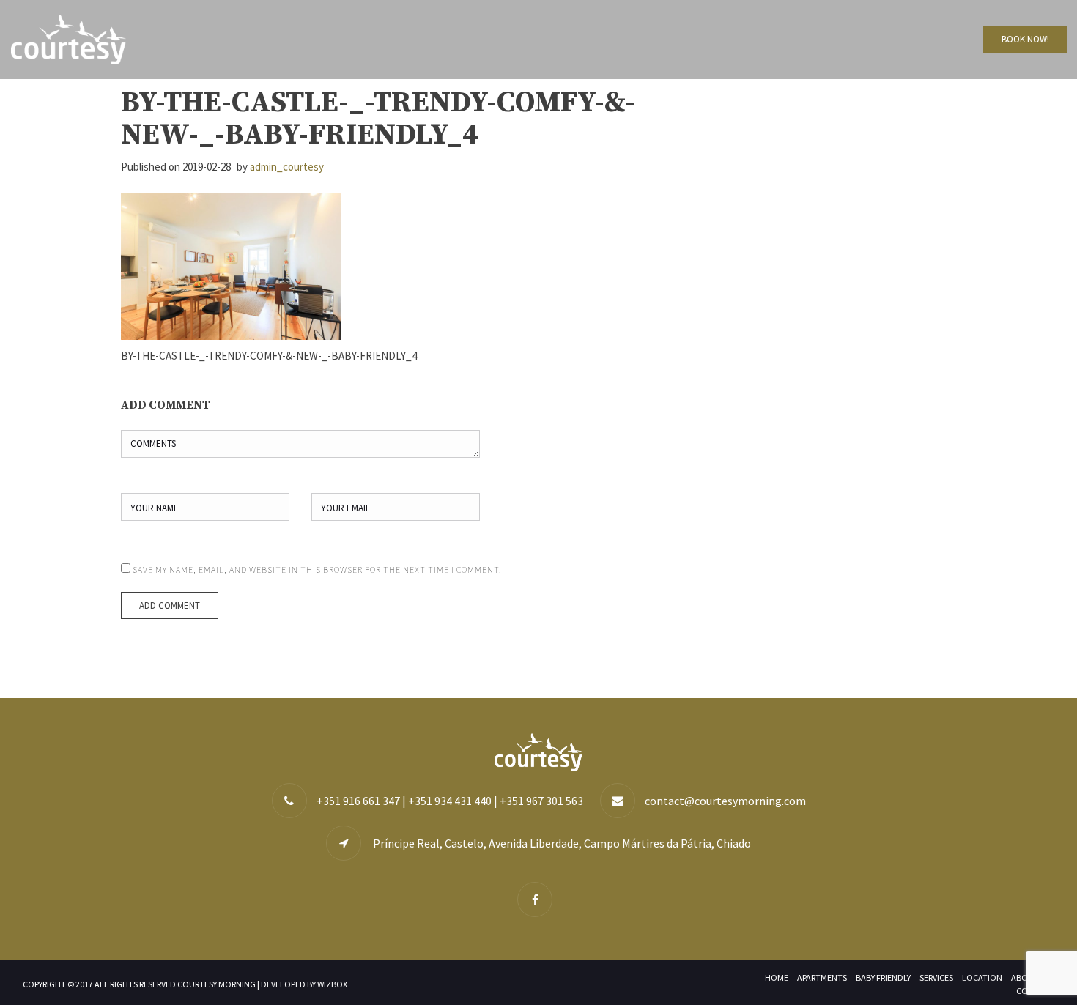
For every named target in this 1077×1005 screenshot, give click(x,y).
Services (936, 977)
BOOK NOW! (1025, 39)
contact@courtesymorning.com (725, 800)
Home (776, 977)
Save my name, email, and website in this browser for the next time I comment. (317, 569)
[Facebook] (538, 900)
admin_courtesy (287, 167)
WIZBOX (332, 984)
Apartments (822, 977)
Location (982, 977)
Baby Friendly (883, 977)
